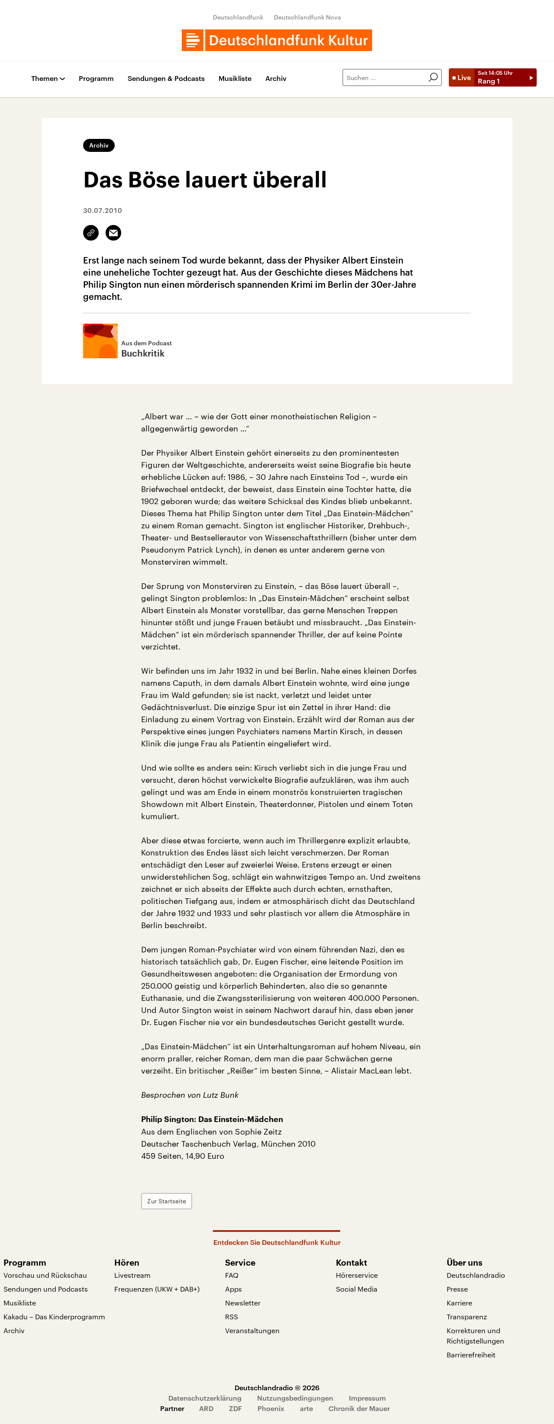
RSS (231, 1316)
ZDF (235, 1408)
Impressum (367, 1398)
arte (306, 1408)
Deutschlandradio (476, 1275)
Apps (233, 1289)
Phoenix (271, 1408)
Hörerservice (357, 1275)
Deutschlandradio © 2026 (277, 1387)
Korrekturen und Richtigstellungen (475, 1335)
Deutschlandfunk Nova (307, 17)
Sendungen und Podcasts (45, 1289)
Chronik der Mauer (359, 1408)
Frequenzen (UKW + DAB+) (157, 1289)
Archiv (276, 78)
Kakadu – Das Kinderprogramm (54, 1316)
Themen (44, 78)
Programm (96, 78)
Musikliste (235, 78)
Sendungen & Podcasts (166, 78)
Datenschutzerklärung (205, 1398)
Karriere (459, 1303)
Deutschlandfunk (238, 17)
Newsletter (243, 1303)
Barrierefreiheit (471, 1354)
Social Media (356, 1289)
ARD (206, 1408)
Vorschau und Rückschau (45, 1275)
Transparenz (467, 1316)
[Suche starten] (433, 77)
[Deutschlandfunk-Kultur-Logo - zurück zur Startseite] (277, 40)
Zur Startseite (166, 1201)
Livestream (132, 1275)
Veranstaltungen (252, 1330)
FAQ (231, 1275)
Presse (457, 1289)
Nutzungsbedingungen (295, 1398)
